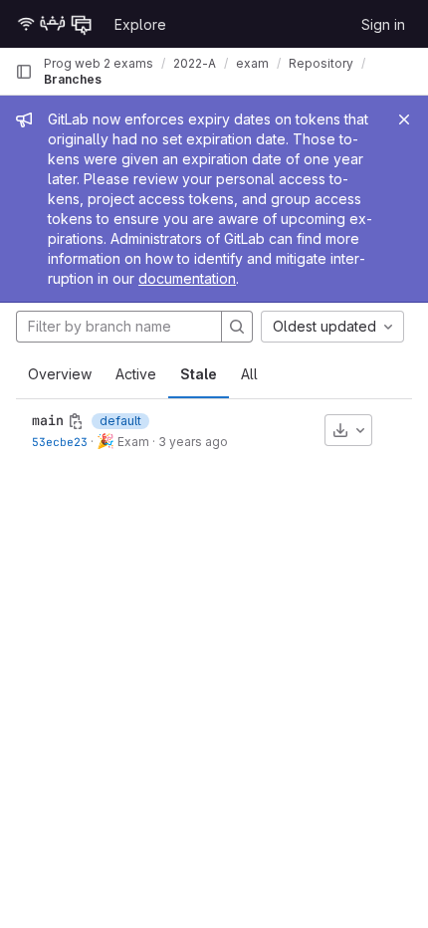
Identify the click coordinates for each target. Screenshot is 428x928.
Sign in (383, 24)
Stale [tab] (198, 373)
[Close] (404, 119)
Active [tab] (135, 373)
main (48, 420)
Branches (73, 79)
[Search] (237, 327)
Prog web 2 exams (98, 63)
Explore (140, 24)
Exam (131, 441)
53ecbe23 (60, 441)
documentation (187, 278)
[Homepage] (55, 24)
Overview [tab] (60, 373)
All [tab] (249, 373)
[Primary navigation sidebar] (24, 72)
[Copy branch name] (76, 421)
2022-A (194, 63)
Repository (321, 63)
